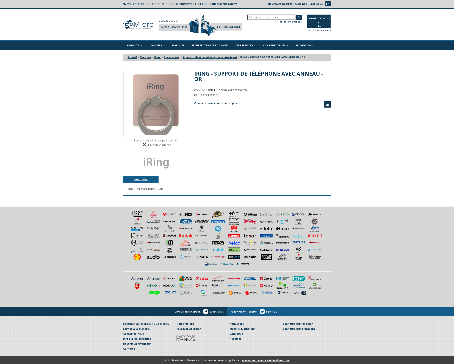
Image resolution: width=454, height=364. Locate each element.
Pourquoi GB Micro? (188, 328)
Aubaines (301, 4)
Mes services (244, 45)
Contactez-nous (133, 333)
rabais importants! (223, 4)
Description (141, 179)
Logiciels (156, 45)
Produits (133, 45)
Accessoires (171, 57)
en (328, 4)
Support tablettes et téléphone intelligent (209, 57)
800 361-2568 (232, 27)
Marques (178, 45)
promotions (187, 4)
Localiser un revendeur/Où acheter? (146, 323)
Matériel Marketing (242, 328)
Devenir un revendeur (137, 343)
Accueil (132, 57)
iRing (157, 57)
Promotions (304, 45)
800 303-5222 (179, 27)
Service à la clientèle (136, 328)
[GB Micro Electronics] (138, 24)
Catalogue (316, 4)
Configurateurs (274, 45)
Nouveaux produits (280, 4)
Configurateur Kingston (298, 323)
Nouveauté (237, 323)
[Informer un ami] (327, 104)
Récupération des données (210, 45)
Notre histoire (185, 323)
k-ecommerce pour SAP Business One (266, 360)
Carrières (129, 348)
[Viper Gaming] (299, 256)
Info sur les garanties (137, 338)
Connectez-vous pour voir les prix (215, 103)
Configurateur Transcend (299, 328)
